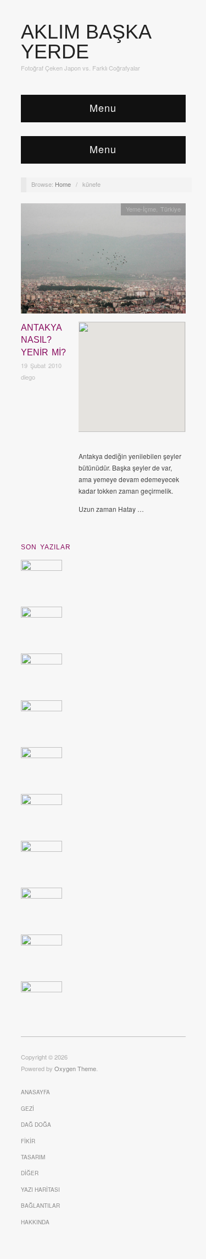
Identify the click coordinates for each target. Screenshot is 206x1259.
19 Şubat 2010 (41, 365)
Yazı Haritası (40, 1189)
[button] (132, 367)
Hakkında (35, 1222)
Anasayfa (35, 1092)
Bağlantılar (40, 1205)
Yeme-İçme (141, 208)
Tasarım (33, 1157)
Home (63, 184)
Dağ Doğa (36, 1124)
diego (28, 376)
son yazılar (46, 547)
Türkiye (170, 208)
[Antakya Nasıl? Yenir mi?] (103, 261)
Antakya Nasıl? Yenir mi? (43, 340)
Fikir (28, 1141)
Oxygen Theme (75, 1068)
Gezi (27, 1108)
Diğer (29, 1173)
